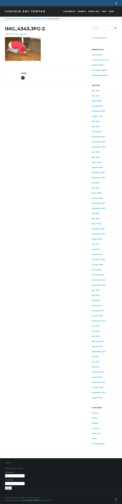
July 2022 (95, 213)
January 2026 (97, 106)
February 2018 (98, 341)
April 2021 (96, 249)
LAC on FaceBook (99, 38)
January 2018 (97, 346)
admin (24, 34)
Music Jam (96, 433)
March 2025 (96, 131)
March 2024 (96, 162)
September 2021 (99, 234)
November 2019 (98, 280)
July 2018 (95, 326)
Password (9, 480)
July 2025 (95, 121)
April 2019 (96, 300)
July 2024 (95, 152)
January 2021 (97, 254)
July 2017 (95, 357)
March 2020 (96, 270)
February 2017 (98, 372)
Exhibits (82, 11)
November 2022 (98, 203)
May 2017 (96, 367)
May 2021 (96, 244)
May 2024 (96, 157)
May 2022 (96, 218)
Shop (111, 11)
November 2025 (98, 111)
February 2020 (98, 275)
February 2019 (98, 310)
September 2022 (99, 208)
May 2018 (96, 336)
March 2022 (96, 223)
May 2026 (96, 96)
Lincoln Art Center (25, 11)
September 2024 (99, 147)
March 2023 (96, 193)
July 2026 (95, 90)
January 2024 (97, 167)
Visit (104, 11)
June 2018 (96, 331)
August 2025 (97, 116)
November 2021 (98, 229)
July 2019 (95, 290)
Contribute (69, 11)
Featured (95, 428)
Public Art (93, 11)
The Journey (97, 55)
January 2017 (97, 377)
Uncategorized (98, 443)
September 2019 (99, 285)
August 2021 (97, 239)
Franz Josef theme (31, 500)
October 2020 (97, 264)
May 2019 (96, 295)
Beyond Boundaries (100, 75)
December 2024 (98, 137)
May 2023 (96, 188)
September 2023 (99, 177)
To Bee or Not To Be (100, 60)
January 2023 (97, 198)
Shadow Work (97, 65)
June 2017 (96, 362)
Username (9, 472)
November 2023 (98, 172)
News (94, 438)
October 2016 (97, 387)
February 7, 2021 (11, 34)
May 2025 (96, 126)
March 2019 (96, 305)
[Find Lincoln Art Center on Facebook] (116, 3)
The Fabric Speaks (99, 70)
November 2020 (98, 259)
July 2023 (95, 183)
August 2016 (97, 397)
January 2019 (97, 316)
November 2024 (98, 142)
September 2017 (99, 351)
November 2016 (98, 382)
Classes (95, 413)
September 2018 (99, 321)
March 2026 (96, 101)
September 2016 (99, 392)
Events (95, 418)
